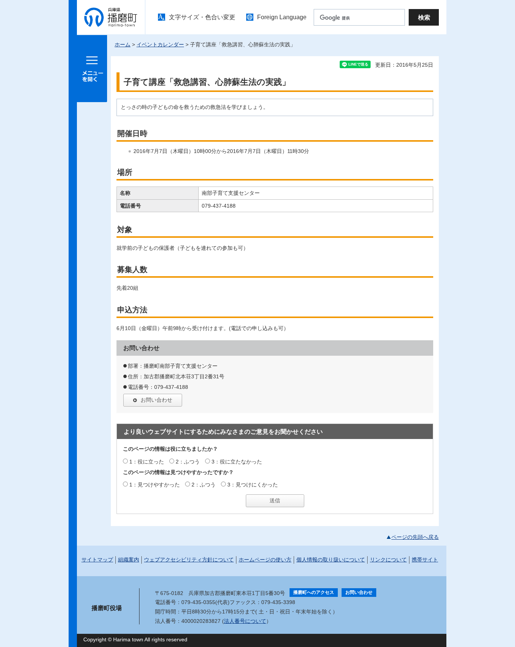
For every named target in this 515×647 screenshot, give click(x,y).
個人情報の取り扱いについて (330, 560)
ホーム (122, 44)
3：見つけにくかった (252, 485)
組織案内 (128, 560)
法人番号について (245, 621)
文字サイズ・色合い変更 (202, 17)
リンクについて (388, 560)
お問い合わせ (156, 400)
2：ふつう (188, 462)
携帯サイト (425, 560)
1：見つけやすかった (154, 485)
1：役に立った (146, 462)
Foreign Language (282, 17)
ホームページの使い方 (265, 560)
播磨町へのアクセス (313, 592)
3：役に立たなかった (237, 462)
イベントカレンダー (160, 44)
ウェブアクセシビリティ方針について (189, 560)
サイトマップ (97, 560)
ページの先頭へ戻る (415, 537)
